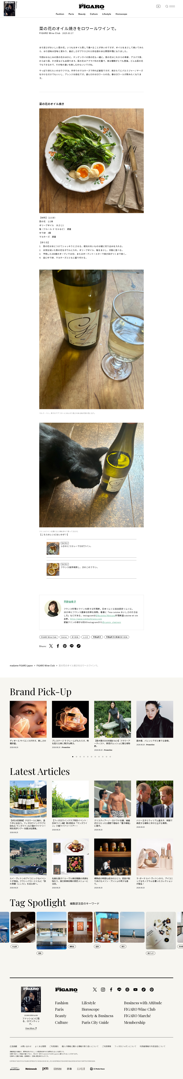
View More (29, 1028)
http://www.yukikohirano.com (86, 618)
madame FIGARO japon (21, 665)
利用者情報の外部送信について (152, 1046)
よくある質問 (40, 1046)
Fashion (60, 13)
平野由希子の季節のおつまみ (117, 637)
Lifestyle (106, 13)
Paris (71, 13)
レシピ (85, 637)
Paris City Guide (95, 1022)
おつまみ (75, 637)
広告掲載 (13, 1046)
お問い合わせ (25, 1046)
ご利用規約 (54, 1046)
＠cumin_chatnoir (111, 622)
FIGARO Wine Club (49, 637)
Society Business (97, 1015)
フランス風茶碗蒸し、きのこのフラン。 (80, 567)
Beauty (82, 13)
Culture (94, 13)
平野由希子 (70, 601)
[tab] (72, 756)
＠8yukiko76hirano (105, 615)
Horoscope (121, 13)
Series (64, 637)
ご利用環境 (106, 1046)
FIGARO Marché (137, 1015)
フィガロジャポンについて (125, 1046)
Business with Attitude (143, 1002)
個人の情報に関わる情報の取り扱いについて (80, 1046)
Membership (134, 1022)
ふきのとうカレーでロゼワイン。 (76, 546)
